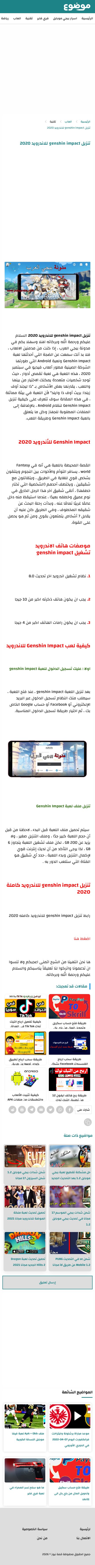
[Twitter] (50, 1110)
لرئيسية (85, 1529)
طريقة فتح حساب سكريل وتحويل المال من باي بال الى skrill (69, 1024)
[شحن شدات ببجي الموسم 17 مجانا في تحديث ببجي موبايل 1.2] (70, 1197)
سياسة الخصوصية (35, 1529)
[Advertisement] (47, 65)
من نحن (42, 1538)
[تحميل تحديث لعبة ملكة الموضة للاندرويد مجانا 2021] (25, 1197)
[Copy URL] (88, 1122)
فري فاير (43, 18)
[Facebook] (69, 1110)
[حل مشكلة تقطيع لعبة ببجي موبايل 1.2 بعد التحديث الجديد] (70, 1156)
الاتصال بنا (83, 1538)
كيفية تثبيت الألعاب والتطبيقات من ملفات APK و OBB (25, 1096)
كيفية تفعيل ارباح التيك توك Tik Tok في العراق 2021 (25, 1023)
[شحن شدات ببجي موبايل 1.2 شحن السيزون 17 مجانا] (25, 1156)
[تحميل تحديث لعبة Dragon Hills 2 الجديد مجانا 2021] (25, 1243)
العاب (17, 18)
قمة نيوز (56, 1554)
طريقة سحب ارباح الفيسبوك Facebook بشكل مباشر (69, 1060)
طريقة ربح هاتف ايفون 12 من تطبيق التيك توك (69, 1097)
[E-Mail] (41, 1110)
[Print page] (22, 1110)
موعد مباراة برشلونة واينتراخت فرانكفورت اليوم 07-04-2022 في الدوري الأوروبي (70, 1439)
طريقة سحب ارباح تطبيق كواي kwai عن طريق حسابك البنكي (25, 1061)
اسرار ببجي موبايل (65, 18)
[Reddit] (12, 1110)
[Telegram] (31, 1110)
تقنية (29, 18)
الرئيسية (87, 18)
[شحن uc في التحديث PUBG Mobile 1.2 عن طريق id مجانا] (70, 1243)
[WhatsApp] (60, 1110)
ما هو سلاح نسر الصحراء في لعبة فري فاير (27, 1490)
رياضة (5, 18)
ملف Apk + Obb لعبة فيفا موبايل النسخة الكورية (28, 1436)
